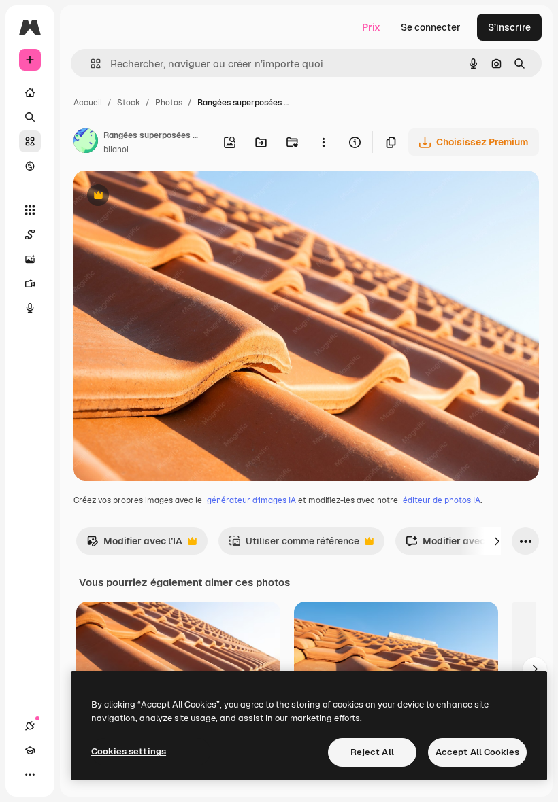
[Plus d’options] (323, 142)
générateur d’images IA (251, 500)
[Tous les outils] (30, 210)
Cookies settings (128, 751)
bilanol (116, 149)
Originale (163, 196)
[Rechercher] (30, 117)
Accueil (87, 102)
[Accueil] (30, 92)
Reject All (372, 752)
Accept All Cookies (477, 752)
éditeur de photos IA (441, 500)
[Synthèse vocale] (30, 308)
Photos (168, 102)
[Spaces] (30, 234)
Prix (371, 27)
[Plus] (30, 775)
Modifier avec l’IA (134, 545)
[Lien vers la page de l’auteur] (85, 142)
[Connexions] (30, 726)
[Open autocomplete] (90, 63)
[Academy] (30, 750)
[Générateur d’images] (30, 259)
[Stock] (30, 141)
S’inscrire (509, 27)
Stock (128, 102)
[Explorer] (30, 166)
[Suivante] (497, 541)
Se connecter (431, 27)
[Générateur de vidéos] (30, 283)
